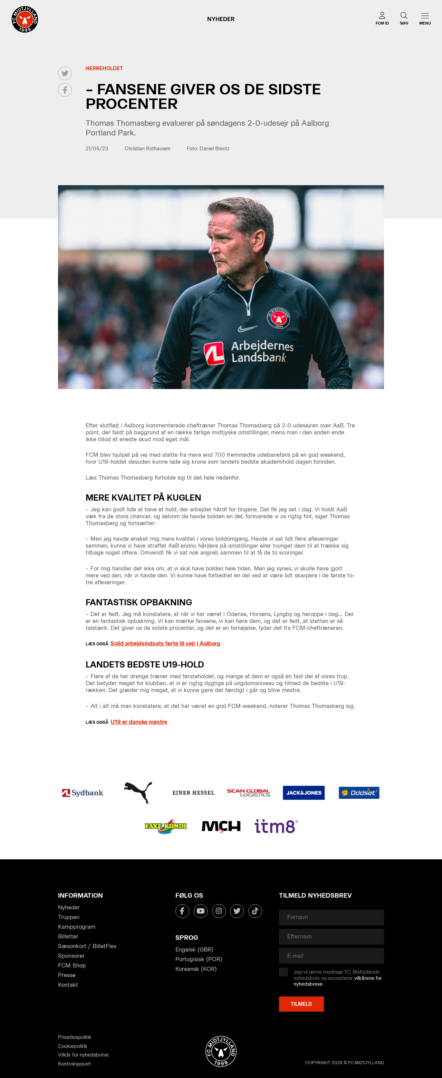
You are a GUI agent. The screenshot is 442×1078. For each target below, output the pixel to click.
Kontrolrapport (74, 1064)
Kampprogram (76, 927)
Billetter (68, 936)
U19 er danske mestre (138, 722)
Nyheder (69, 907)
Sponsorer (71, 956)
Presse (67, 975)
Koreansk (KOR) (196, 969)
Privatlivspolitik (75, 1037)
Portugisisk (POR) (198, 959)
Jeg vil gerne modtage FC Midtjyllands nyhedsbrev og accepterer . (338, 978)
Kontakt (68, 985)
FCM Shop (72, 965)
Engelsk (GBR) (194, 949)
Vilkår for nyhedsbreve (83, 1055)
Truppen (68, 917)
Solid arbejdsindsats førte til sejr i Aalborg (165, 643)
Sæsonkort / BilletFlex (87, 946)
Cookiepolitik (72, 1046)
